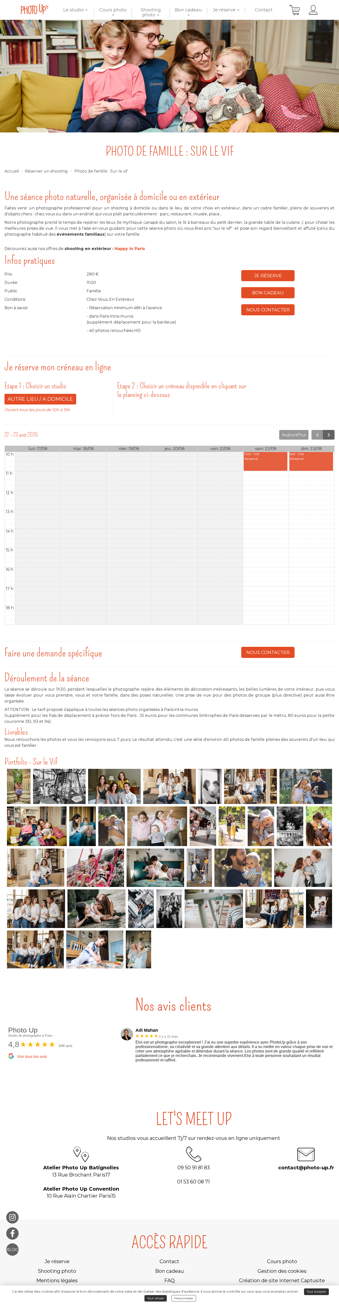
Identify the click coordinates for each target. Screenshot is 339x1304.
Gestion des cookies (282, 1271)
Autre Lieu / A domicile (40, 399)
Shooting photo (151, 12)
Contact (263, 10)
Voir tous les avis (32, 1056)
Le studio (74, 10)
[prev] (317, 435)
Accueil (11, 171)
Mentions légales (57, 1280)
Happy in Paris (130, 248)
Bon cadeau (188, 10)
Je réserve (225, 10)
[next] (329, 435)
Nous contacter (268, 310)
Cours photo (113, 10)
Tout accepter (316, 1291)
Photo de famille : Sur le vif (101, 171)
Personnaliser (183, 1298)
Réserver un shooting (46, 171)
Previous (116, 1046)
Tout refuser (155, 1298)
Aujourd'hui (294, 434)
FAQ (169, 1280)
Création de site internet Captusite (282, 1280)
